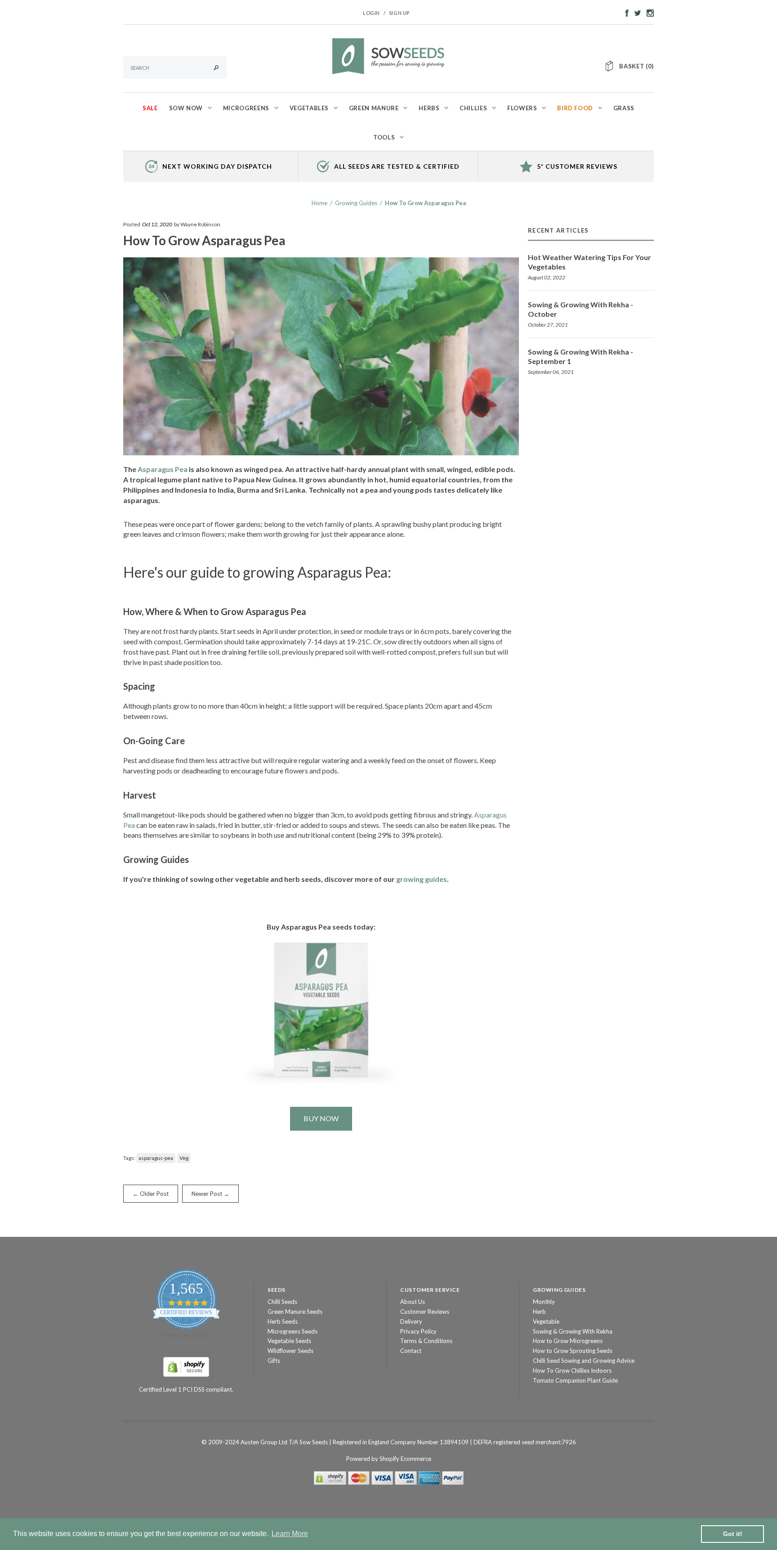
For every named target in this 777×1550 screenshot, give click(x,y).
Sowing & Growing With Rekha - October (580, 309)
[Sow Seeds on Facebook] (625, 12)
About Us (412, 1301)
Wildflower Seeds (290, 1350)
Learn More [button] (290, 1533)
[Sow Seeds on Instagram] (648, 12)
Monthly (544, 1301)
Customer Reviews (424, 1311)
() (636, 66)
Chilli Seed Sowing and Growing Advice (583, 1360)
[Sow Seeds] (388, 55)
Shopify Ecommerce (405, 1458)
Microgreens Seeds (292, 1331)
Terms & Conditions (426, 1340)
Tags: (129, 1158)
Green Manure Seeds (295, 1311)
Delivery (411, 1321)
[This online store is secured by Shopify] (186, 1366)
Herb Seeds (283, 1321)
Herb (539, 1311)
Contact (410, 1350)
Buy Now (321, 1118)
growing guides (421, 879)
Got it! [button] (732, 1533)
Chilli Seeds (282, 1301)
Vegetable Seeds (289, 1340)
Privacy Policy (418, 1331)
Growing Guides (356, 203)
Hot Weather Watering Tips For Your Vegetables (589, 262)
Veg (183, 1158)
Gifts (274, 1360)
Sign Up (399, 13)
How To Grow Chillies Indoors (572, 1370)
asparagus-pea (155, 1158)
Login (371, 13)
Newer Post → (210, 1193)
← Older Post (151, 1193)
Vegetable (546, 1321)
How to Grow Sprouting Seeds (572, 1350)
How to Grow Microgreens (568, 1340)
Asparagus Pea (163, 469)
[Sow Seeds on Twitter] (635, 12)
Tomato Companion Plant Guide (575, 1380)
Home (319, 203)
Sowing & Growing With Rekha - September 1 (580, 356)
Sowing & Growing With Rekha (572, 1331)
